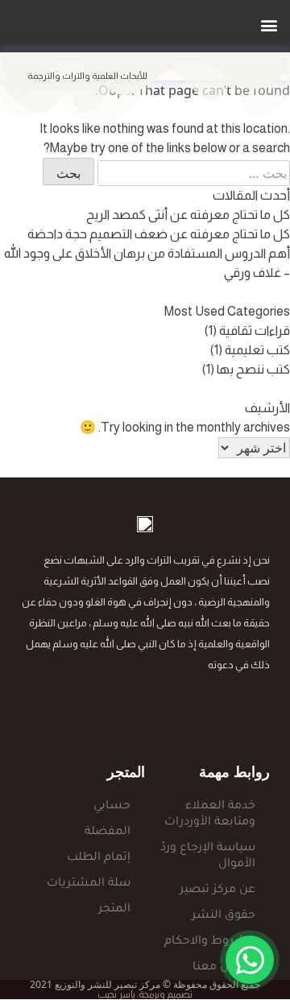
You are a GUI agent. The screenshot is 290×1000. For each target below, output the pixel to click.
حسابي (111, 806)
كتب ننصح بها (253, 369)
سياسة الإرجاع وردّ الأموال (207, 856)
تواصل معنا (224, 967)
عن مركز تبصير (217, 890)
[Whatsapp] (177, 710)
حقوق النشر (223, 916)
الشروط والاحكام (209, 942)
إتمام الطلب (98, 858)
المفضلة (107, 832)
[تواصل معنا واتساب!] (250, 960)
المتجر (114, 909)
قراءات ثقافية (254, 330)
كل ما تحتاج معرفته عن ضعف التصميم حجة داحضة (158, 234)
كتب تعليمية (257, 350)
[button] (268, 24)
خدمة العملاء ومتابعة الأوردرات (209, 814)
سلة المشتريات (88, 884)
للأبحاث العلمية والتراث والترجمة (87, 76)
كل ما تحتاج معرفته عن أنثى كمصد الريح (188, 214)
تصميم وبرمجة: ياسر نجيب (145, 994)
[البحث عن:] (192, 173)
